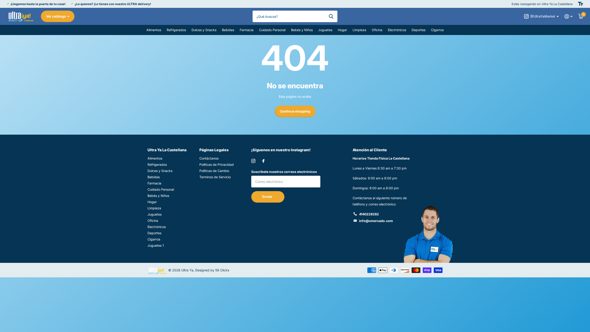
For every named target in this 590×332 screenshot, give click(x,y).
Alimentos (153, 30)
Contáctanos (208, 158)
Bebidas (228, 30)
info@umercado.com (376, 221)
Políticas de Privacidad (216, 164)
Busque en (331, 16)
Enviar (267, 197)
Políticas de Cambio (214, 171)
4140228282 (369, 214)
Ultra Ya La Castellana (167, 150)
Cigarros (437, 30)
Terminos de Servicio (215, 177)
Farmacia (247, 30)
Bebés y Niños (302, 30)
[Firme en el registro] (568, 16)
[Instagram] (253, 161)
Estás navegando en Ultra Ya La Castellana (542, 4)
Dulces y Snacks (204, 30)
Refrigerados (176, 30)
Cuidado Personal (272, 30)
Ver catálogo (56, 16)
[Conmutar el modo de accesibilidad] (580, 4)
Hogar (342, 30)
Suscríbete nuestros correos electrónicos (284, 172)
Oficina (377, 30)
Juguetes (325, 30)
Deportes (418, 30)
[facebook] (263, 161)
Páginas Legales (214, 150)
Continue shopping (295, 111)
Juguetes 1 (156, 245)
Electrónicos (397, 30)
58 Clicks (222, 270)
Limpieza (359, 30)
